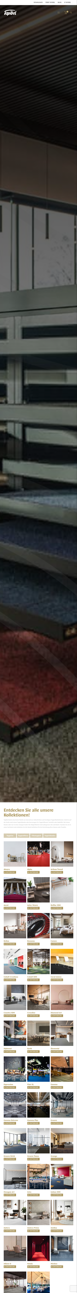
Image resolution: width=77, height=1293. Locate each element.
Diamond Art (56, 1013)
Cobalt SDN (32, 977)
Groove (54, 1120)
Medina (54, 1228)
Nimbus (54, 1264)
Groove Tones (33, 1156)
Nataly (30, 1264)
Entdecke (10, 872)
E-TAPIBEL (67, 2)
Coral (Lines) (56, 977)
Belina (6, 941)
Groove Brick (9, 1156)
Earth (29, 1048)
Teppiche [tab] (10, 836)
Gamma (54, 1084)
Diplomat (8, 1048)
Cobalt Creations (11, 977)
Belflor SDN (56, 905)
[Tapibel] (10, 12)
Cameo (54, 941)
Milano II (7, 1264)
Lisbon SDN (55, 1192)
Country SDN (9, 1013)
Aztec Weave (32, 905)
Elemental (55, 1048)
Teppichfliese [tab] (23, 836)
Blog (59, 2)
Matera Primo (33, 1228)
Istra (29, 1192)
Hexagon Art (9, 1192)
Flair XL (30, 1084)
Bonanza (31, 941)
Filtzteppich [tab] (36, 836)
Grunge (54, 1156)
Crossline (31, 1013)
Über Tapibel (50, 2)
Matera (7, 1228)
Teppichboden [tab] (49, 836)
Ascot (6, 905)
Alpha (29, 869)
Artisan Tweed (57, 869)
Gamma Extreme (11, 1120)
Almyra (7, 869)
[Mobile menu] (58, 12)
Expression (8, 1084)
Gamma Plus (32, 1120)
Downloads (38, 2)
